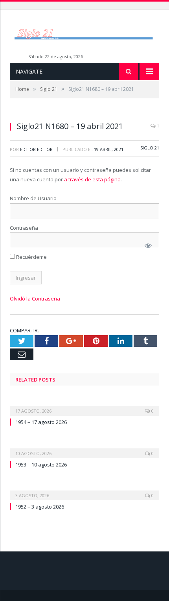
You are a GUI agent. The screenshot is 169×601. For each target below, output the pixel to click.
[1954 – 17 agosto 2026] (84, 405)
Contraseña (24, 227)
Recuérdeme (31, 256)
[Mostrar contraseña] (148, 245)
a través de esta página (92, 179)
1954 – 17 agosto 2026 (41, 422)
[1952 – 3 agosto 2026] (84, 490)
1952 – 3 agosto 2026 (39, 506)
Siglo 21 (149, 148)
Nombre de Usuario (33, 198)
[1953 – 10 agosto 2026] (84, 448)
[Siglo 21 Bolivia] (84, 34)
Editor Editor (36, 149)
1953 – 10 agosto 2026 (41, 464)
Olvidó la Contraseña (35, 298)
